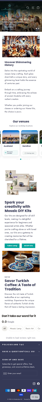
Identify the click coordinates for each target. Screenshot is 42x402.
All (5, 328)
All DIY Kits (28, 245)
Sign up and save (13, 359)
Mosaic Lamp (16, 328)
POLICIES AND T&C (13, 344)
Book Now (9, 27)
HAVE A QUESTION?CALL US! (18, 351)
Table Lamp (12, 245)
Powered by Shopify (29, 399)
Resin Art (30, 328)
